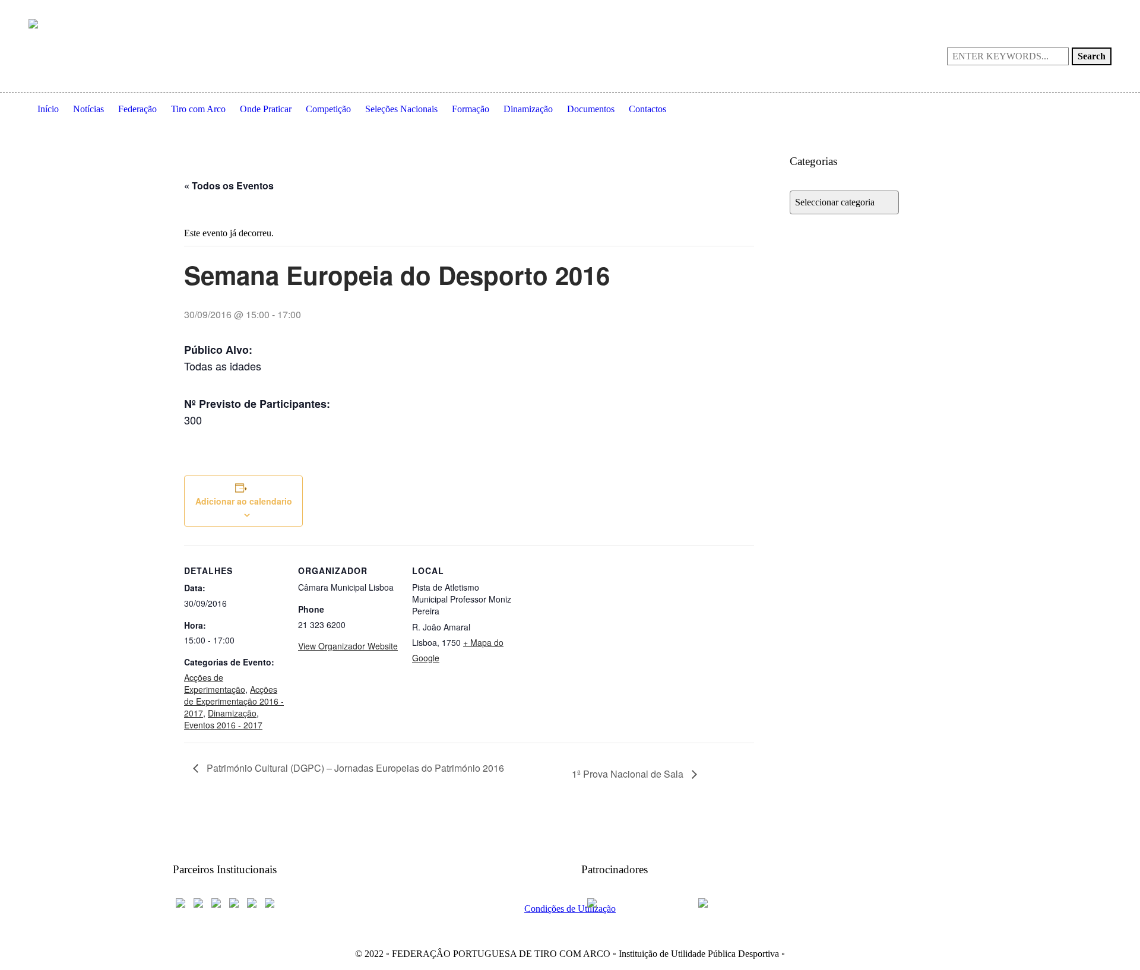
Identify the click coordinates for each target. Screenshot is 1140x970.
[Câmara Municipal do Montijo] (635, 902)
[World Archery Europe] (198, 902)
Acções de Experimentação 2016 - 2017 (234, 701)
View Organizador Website (348, 646)
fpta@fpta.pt (673, 9)
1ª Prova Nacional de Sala (629, 774)
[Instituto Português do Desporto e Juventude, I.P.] (234, 902)
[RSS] (1083, 9)
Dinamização (232, 713)
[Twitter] (1102, 9)
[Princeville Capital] (736, 902)
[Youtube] (1064, 9)
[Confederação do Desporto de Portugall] (269, 902)
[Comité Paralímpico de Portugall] (251, 902)
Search (1092, 56)
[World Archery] (180, 902)
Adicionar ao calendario (243, 501)
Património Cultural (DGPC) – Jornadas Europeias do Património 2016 (354, 768)
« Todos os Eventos (229, 185)
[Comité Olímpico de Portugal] (216, 902)
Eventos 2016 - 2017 (223, 725)
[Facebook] (1045, 9)
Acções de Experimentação (214, 683)
